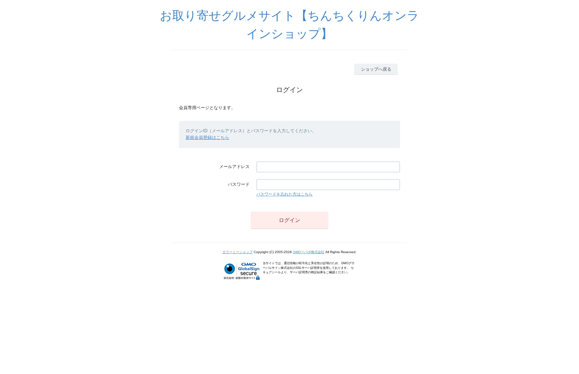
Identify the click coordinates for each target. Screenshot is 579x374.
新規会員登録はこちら (207, 137)
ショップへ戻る (376, 69)
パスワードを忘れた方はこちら (284, 194)
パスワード (239, 184)
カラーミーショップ (237, 252)
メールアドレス (234, 166)
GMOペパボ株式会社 (308, 252)
